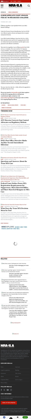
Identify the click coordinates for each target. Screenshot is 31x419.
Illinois (3, 105)
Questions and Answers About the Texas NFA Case (14, 162)
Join (11, 1)
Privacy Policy (4, 382)
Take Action (18, 373)
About (2, 376)
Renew (14, 1)
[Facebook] (4, 418)
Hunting (17, 370)
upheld (22, 47)
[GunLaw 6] (15, 333)
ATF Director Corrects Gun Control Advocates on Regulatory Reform (15, 121)
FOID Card (23, 105)
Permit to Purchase (6, 107)
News (2, 118)
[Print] (18, 418)
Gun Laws (17, 367)
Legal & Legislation (13, 12)
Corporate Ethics (5, 379)
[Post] (11, 418)
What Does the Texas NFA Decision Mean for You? (14, 209)
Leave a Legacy (18, 379)
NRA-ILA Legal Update (13, 105)
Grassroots (3, 373)
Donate (19, 1)
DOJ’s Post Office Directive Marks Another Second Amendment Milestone (14, 142)
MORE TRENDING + (5, 223)
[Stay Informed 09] (15, 322)
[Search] (28, 5)
